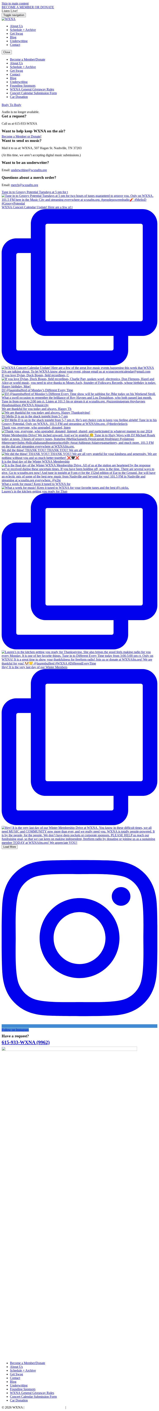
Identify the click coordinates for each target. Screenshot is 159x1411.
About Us (16, 26)
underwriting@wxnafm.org (29, 170)
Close (6, 52)
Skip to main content (15, 3)
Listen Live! (10, 11)
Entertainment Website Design (45, 1407)
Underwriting (19, 41)
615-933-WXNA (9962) (26, 1042)
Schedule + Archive (23, 30)
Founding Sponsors (22, 85)
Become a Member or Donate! (21, 136)
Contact (15, 44)
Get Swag (16, 33)
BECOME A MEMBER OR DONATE (28, 7)
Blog (13, 37)
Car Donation (19, 97)
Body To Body (11, 105)
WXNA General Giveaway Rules (32, 89)
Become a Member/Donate (27, 59)
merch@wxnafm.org (24, 185)
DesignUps (74, 1407)
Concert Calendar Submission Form (33, 93)
